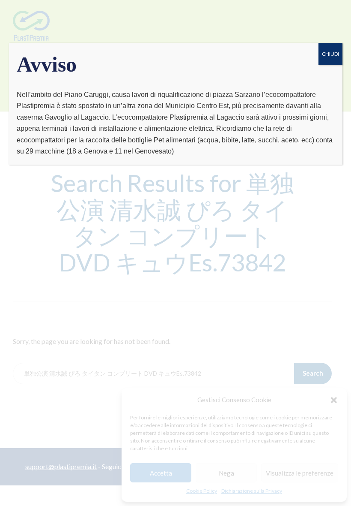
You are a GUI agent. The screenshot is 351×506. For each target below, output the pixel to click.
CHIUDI (330, 54)
